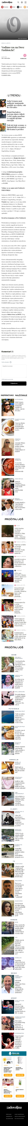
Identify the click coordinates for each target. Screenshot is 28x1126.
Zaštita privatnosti (20, 1116)
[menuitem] (21, 2)
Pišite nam (8, 1114)
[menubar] (22, 2)
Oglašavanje (9, 1118)
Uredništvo (9, 1116)
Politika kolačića (19, 1118)
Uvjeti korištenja (19, 1114)
